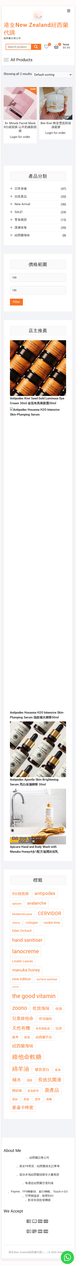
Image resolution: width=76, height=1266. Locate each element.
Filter (16, 302)
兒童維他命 (22, 1018)
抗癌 (59, 1028)
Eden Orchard (21, 931)
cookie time (52, 923)
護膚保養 (21, 227)
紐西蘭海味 (22, 235)
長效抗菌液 (49, 1079)
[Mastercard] (34, 1220)
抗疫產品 (21, 196)
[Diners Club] (29, 1230)
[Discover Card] (34, 1230)
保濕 (58, 1009)
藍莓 (58, 1069)
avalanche (36, 903)
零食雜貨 (21, 219)
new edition (21, 979)
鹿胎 (26, 1099)
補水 (16, 1079)
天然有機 (21, 1028)
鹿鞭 (49, 1099)
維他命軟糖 (27, 1056)
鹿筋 (15, 1099)
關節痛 (17, 1091)
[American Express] (29, 1220)
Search (36, 47)
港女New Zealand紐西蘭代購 (36, 29)
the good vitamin (34, 996)
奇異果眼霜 (43, 1028)
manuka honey (26, 970)
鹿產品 (52, 1090)
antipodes (44, 893)
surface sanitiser (46, 979)
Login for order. (20, 137)
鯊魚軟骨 (33, 1090)
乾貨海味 (41, 1008)
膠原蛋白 (42, 1069)
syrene (15, 987)
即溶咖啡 (45, 1019)
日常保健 (21, 188)
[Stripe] (40, 1230)
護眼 (29, 1080)
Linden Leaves (22, 961)
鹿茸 (38, 1099)
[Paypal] (46, 1220)
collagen (32, 923)
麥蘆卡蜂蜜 (22, 1107)
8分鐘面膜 (20, 893)
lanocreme (25, 951)
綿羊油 (20, 1068)
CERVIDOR (49, 913)
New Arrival (22, 204)
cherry (16, 922)
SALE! (19, 212)
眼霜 (27, 1037)
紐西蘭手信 (44, 1037)
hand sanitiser (27, 940)
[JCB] (46, 1230)
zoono (19, 1008)
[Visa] (40, 1220)
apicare (16, 903)
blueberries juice (22, 914)
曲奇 (15, 1037)
